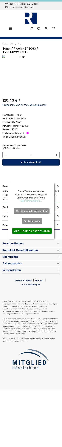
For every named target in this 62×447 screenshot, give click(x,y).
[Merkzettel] (38, 29)
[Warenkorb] (52, 29)
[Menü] (10, 29)
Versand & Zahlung (23, 280)
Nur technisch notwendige (32, 211)
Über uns (39, 280)
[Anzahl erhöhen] (56, 155)
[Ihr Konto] (46, 29)
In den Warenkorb (31, 162)
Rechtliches (10, 256)
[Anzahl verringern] (5, 155)
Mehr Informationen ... (31, 201)
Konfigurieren (32, 221)
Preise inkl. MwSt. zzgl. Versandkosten (24, 104)
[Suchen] (31, 29)
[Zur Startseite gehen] (31, 18)
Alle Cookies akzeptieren (32, 230)
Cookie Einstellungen (30, 284)
